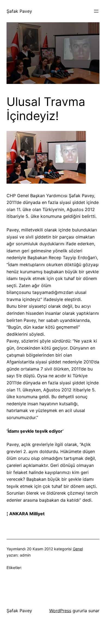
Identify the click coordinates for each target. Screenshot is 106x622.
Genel (78, 548)
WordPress (60, 610)
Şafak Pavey (19, 11)
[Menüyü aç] (96, 11)
